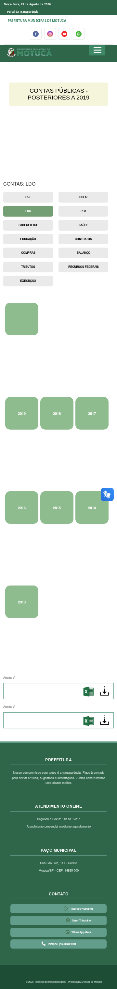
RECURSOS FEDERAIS (83, 267)
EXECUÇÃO (28, 281)
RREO (83, 197)
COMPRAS (28, 253)
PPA (83, 211)
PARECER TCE (28, 225)
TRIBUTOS (28, 267)
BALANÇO (83, 253)
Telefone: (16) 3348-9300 (61, 944)
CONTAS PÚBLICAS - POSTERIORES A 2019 (58, 94)
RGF (28, 197)
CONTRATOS (83, 239)
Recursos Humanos (81, 908)
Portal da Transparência (22, 11)
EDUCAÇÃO (28, 239)
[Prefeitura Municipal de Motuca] (30, 52)
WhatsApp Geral (81, 932)
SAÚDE (83, 225)
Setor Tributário (81, 920)
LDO (28, 211)
